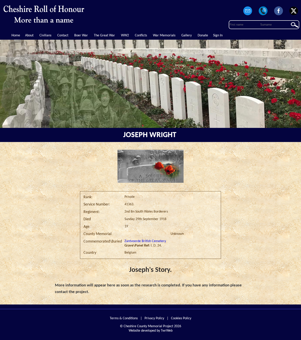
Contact (62, 35)
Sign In (218, 35)
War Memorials (164, 35)
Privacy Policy (154, 318)
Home (15, 35)
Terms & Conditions (124, 318)
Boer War (81, 35)
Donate (203, 35)
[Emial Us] (248, 15)
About (29, 35)
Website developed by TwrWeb (151, 331)
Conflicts (141, 35)
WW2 (125, 35)
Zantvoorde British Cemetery (145, 241)
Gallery (186, 35)
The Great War (104, 35)
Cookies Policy (181, 318)
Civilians (45, 35)
